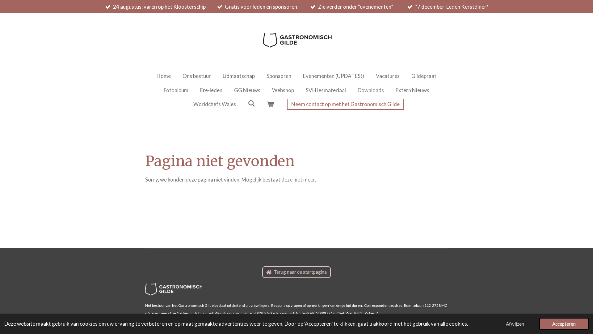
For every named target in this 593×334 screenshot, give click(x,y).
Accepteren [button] (564, 324)
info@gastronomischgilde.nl (232, 313)
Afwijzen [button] (515, 324)
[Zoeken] (251, 103)
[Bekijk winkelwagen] (271, 104)
